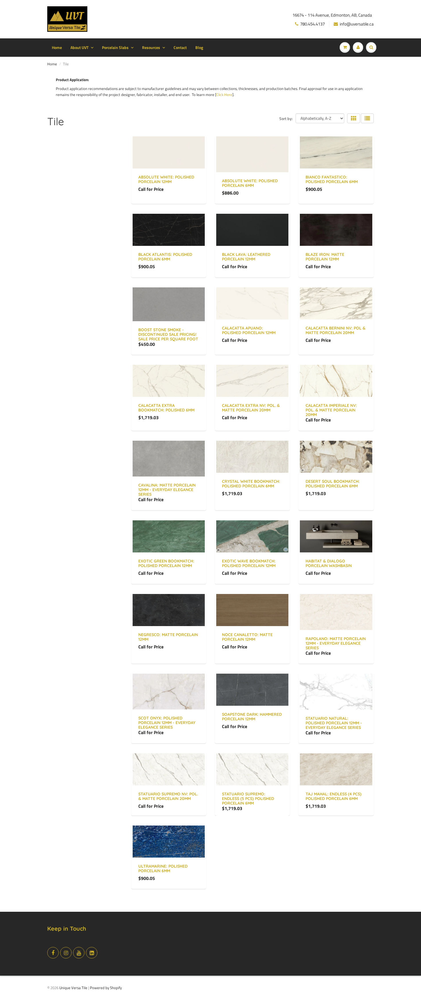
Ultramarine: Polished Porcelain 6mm (163, 868)
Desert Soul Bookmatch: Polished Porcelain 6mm (333, 484)
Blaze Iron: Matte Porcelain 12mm (325, 257)
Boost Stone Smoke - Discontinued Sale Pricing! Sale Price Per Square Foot (168, 334)
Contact (180, 47)
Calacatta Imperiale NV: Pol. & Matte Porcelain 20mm (331, 410)
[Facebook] (53, 952)
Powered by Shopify (106, 988)
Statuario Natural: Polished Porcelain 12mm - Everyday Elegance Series (334, 723)
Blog (199, 47)
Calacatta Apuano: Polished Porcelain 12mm (249, 330)
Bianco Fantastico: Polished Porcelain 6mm (332, 179)
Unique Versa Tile (73, 988)
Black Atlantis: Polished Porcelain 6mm (165, 257)
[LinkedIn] (91, 952)
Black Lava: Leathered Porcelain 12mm (246, 257)
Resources (151, 47)
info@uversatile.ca (357, 24)
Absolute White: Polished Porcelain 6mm (250, 183)
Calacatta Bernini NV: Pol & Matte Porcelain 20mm (335, 330)
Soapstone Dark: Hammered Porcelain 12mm (252, 716)
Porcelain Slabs (115, 47)
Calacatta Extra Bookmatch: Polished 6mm (166, 408)
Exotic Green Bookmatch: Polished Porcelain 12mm (166, 563)
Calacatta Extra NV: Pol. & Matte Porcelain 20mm (251, 408)
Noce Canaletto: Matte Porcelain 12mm (247, 637)
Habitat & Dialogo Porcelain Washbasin (329, 563)
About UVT (79, 47)
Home (57, 47)
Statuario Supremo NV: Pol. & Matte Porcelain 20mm (168, 796)
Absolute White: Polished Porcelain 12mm (166, 179)
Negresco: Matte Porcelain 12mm (168, 637)
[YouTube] (78, 952)
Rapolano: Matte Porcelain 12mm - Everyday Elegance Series (336, 643)
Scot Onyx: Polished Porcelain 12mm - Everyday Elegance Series (166, 722)
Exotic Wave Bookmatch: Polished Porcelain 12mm (249, 563)
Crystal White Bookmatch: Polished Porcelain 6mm (251, 484)
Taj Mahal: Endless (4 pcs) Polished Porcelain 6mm (333, 796)
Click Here (224, 94)
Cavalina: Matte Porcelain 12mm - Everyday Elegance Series (167, 490)
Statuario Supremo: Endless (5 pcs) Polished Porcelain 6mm (248, 798)
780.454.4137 (312, 24)
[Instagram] (66, 952)
